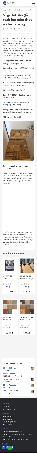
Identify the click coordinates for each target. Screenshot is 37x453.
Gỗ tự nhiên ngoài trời (9, 425)
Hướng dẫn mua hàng (9, 413)
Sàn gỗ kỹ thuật (7, 422)
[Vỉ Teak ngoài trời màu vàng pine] (11, 209)
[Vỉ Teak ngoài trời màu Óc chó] (11, 224)
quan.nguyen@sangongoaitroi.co (17, 443)
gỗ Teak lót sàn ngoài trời (12, 53)
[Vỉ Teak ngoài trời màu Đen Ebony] (26, 209)
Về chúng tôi (5, 410)
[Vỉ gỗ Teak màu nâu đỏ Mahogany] (11, 194)
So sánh (10, 295)
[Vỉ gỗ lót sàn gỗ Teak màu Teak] (26, 194)
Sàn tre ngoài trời (7, 428)
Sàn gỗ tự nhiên (7, 420)
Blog (4, 10)
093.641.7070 (8, 248)
